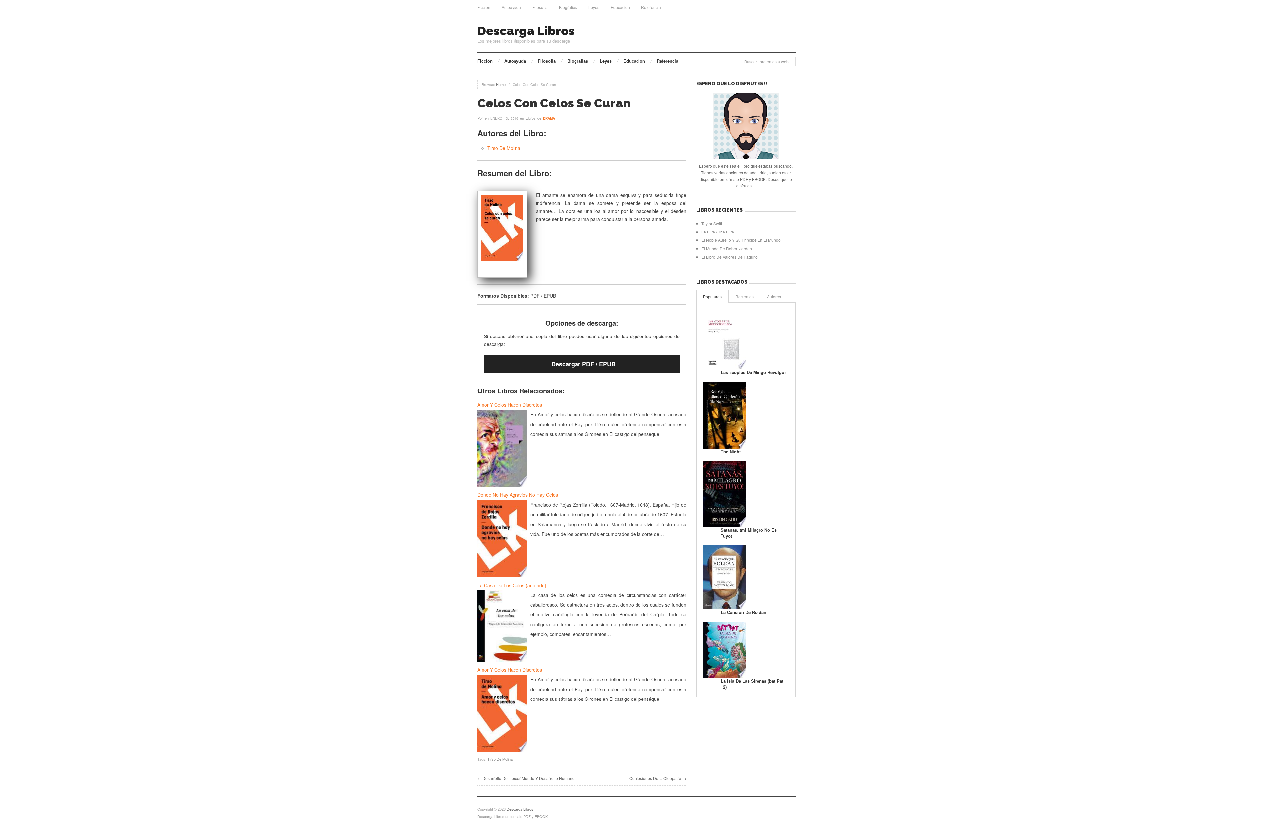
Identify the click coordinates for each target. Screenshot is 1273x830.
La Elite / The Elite (717, 231)
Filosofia (540, 7)
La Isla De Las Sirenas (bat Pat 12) (752, 684)
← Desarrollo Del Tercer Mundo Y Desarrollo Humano (526, 778)
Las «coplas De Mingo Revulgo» (754, 372)
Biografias (568, 7)
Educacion (620, 7)
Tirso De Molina (503, 148)
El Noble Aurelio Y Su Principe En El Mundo (741, 240)
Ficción (483, 7)
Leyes (593, 7)
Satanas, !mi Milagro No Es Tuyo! (749, 533)
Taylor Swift (711, 223)
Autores (774, 296)
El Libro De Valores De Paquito (729, 257)
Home (501, 84)
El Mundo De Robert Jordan (726, 248)
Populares (712, 296)
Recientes (744, 296)
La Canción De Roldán (743, 612)
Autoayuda (511, 7)
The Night (731, 451)
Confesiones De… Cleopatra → (657, 778)
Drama (549, 118)
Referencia (651, 7)
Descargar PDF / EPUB (583, 364)
